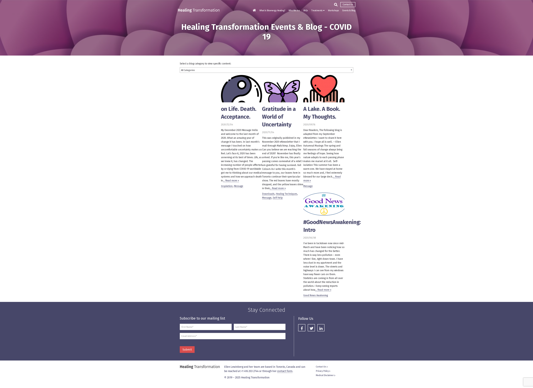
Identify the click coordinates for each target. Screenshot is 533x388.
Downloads (268, 193)
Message (238, 186)
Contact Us (348, 4)
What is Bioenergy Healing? (272, 10)
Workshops (333, 10)
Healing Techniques (286, 193)
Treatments (317, 10)
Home (254, 10)
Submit (187, 349)
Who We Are (294, 10)
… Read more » (231, 180)
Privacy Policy (322, 371)
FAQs (305, 10)
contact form (284, 371)
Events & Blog (348, 10)
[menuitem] (347, 4)
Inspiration (227, 186)
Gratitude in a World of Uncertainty (279, 117)
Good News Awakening (315, 295)
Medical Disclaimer (325, 375)
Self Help (278, 197)
